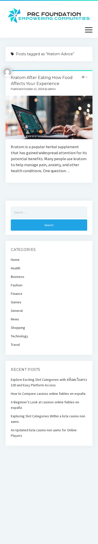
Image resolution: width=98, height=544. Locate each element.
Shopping (18, 327)
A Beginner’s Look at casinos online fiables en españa (45, 405)
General (17, 310)
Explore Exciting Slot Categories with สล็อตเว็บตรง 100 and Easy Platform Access (49, 382)
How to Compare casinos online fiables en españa (48, 393)
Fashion (16, 285)
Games (16, 302)
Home (15, 259)
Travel (15, 344)
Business (17, 276)
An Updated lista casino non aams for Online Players (44, 433)
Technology (19, 336)
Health (15, 268)
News (15, 319)
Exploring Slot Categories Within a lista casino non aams (48, 419)
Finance (16, 293)
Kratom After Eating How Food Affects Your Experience (49, 117)
